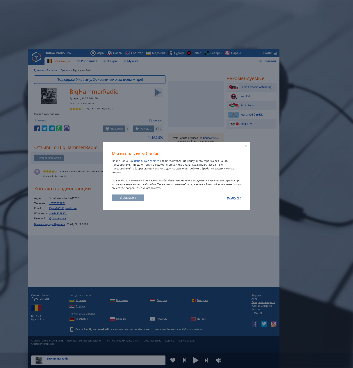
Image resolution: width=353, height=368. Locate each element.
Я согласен (128, 198)
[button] (246, 146)
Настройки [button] (234, 197)
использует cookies (146, 161)
